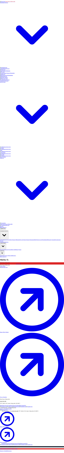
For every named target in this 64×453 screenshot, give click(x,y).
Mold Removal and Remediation (40, 239)
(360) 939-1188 (3, 401)
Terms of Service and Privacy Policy (7, 448)
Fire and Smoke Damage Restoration (27, 239)
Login (16, 448)
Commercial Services (4, 80)
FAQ (25, 405)
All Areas (2, 249)
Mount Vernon (18, 249)
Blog (1, 227)
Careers (22, 405)
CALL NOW (2, 266)
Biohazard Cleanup (51, 239)
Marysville (13, 249)
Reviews (14, 255)
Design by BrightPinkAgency (6, 408)
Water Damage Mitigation (14, 239)
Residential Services (4, 405)
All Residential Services (4, 239)
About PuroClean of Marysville (6, 255)
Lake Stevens (8, 249)
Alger (5, 249)
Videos (17, 405)
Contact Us (4, 227)
